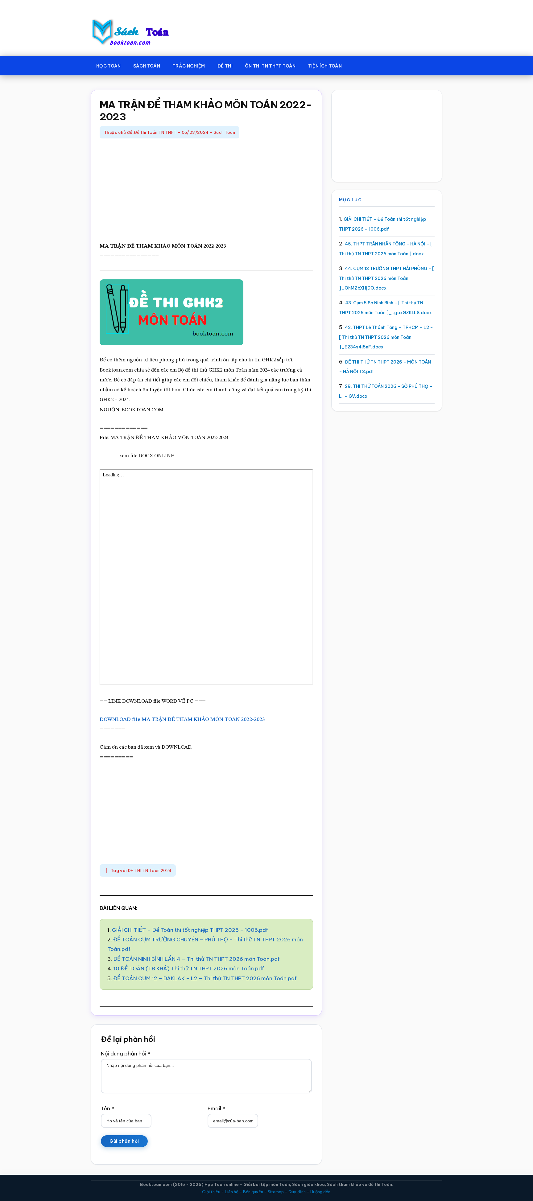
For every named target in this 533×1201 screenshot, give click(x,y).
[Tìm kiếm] (357, 65)
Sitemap (276, 1191)
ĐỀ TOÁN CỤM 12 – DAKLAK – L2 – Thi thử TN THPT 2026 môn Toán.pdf (205, 978)
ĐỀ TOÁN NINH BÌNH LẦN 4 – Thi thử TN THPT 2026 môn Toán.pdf (196, 959)
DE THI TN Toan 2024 (149, 870)
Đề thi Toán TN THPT (155, 132)
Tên (107, 1108)
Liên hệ (231, 1191)
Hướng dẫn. (320, 1191)
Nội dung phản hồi (125, 1053)
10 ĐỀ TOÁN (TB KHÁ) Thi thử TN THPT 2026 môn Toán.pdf (189, 968)
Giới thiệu (211, 1191)
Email (216, 1108)
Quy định (297, 1191)
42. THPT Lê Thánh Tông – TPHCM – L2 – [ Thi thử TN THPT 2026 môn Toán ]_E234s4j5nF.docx (386, 337)
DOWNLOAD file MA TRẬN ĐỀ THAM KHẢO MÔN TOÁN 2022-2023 (182, 719)
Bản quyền (253, 1191)
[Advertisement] (206, 191)
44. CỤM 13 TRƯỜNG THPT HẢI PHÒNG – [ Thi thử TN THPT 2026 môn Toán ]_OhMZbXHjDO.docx (386, 278)
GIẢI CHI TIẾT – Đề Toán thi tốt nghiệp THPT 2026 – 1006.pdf (190, 930)
